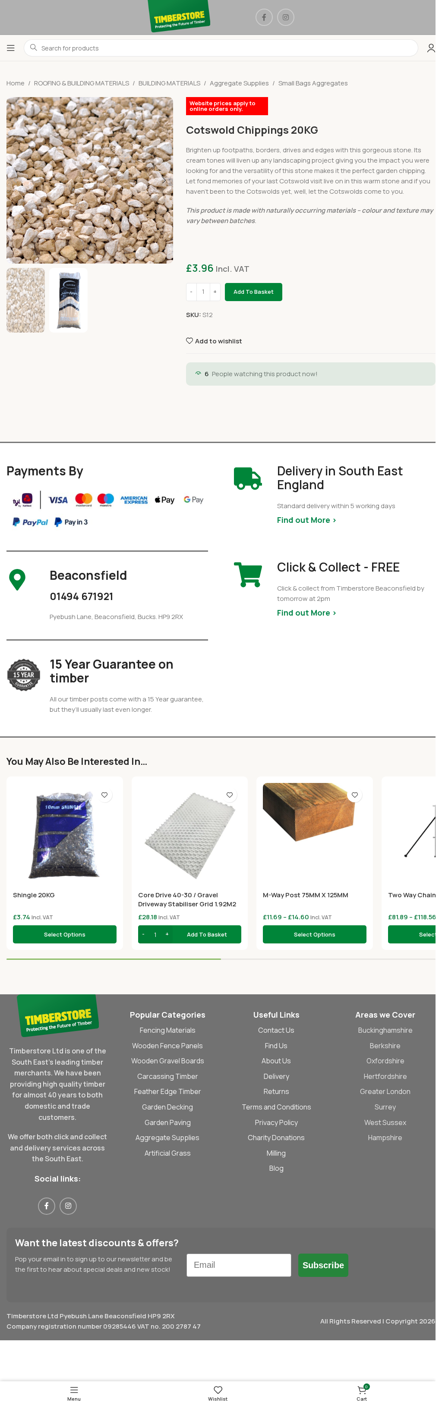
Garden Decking (167, 1107)
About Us (276, 1061)
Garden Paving (168, 1122)
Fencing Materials (168, 1030)
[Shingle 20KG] (65, 834)
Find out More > (307, 520)
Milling (276, 1153)
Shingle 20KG (34, 894)
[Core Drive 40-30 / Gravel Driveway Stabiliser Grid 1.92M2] (190, 834)
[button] (15, 180)
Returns (276, 1091)
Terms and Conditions (276, 1107)
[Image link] (57, 1015)
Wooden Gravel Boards (167, 1061)
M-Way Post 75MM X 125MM (305, 894)
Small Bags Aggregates (313, 83)
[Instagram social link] (285, 17)
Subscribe (323, 1265)
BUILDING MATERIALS (169, 83)
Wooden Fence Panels (167, 1045)
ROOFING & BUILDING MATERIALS (81, 83)
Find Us (276, 1045)
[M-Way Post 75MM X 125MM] (314, 834)
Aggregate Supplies (239, 83)
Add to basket (254, 291)
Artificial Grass (168, 1153)
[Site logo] (179, 16)
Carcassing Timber (167, 1076)
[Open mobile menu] (10, 48)
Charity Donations (276, 1137)
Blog (276, 1168)
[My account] (431, 48)
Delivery (276, 1076)
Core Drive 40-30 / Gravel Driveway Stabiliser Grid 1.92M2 (187, 899)
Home (15, 83)
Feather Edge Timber (167, 1091)
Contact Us (276, 1030)
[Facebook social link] (264, 17)
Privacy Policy (276, 1122)
